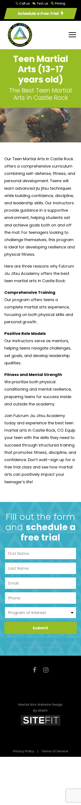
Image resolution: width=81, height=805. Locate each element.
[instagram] (45, 670)
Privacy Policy (23, 751)
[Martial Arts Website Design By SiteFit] (40, 720)
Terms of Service (54, 751)
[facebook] (34, 670)
